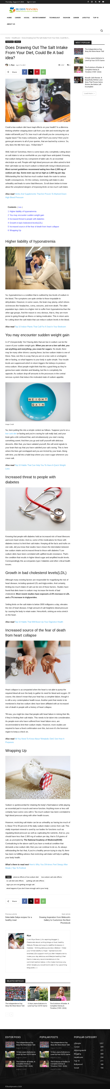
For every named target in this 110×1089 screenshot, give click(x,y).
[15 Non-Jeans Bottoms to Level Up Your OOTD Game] (38, 994)
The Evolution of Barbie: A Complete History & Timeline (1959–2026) (59, 1006)
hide (20, 207)
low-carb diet (11, 433)
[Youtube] (103, 1)
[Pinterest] (37, 72)
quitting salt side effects (35, 881)
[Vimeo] (99, 1)
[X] (95, 1)
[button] (101, 30)
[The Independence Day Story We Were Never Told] (15, 994)
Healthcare (16, 38)
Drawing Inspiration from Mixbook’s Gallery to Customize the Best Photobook (54, 920)
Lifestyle (17, 42)
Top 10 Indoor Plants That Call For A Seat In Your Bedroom (40, 326)
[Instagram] (92, 1)
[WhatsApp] (43, 72)
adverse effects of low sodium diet (26, 877)
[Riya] (7, 65)
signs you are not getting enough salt (20, 884)
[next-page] (11, 1014)
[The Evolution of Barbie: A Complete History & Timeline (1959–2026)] (60, 994)
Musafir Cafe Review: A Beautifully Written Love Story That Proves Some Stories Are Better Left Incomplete (94, 82)
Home (7, 38)
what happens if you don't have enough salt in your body (27, 888)
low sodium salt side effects (51, 877)
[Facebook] (88, 1)
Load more (88, 93)
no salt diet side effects (15, 881)
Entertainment (56, 1000)
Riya (12, 65)
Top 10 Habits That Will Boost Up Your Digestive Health (39, 622)
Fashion (31, 1000)
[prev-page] (7, 1014)
